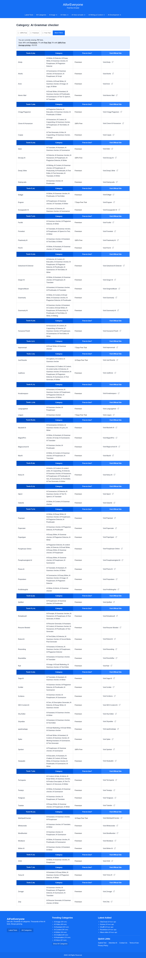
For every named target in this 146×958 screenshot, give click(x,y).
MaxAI (20, 455)
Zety (19, 902)
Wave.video (108, 932)
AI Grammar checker (53, 415)
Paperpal (21, 518)
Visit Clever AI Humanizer (112, 123)
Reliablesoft (22, 616)
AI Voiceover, (57, 784)
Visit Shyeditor (108, 721)
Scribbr (20, 687)
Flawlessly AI (22, 240)
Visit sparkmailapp (109, 729)
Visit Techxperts (108, 780)
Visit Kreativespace (110, 393)
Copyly (20, 135)
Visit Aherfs (107, 74)
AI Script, (56, 438)
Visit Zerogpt (107, 891)
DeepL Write (22, 170)
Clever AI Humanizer (25, 123)
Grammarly (22, 298)
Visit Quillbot (107, 602)
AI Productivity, (61, 310)
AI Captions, (50, 359)
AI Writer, (49, 58)
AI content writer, (52, 369)
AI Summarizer (64, 150)
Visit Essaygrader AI (110, 210)
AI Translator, (51, 147)
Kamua (107, 924)
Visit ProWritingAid (110, 589)
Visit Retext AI (108, 639)
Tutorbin (21, 805)
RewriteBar (22, 658)
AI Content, (61, 119)
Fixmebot (21, 231)
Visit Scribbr (107, 687)
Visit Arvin (106, 84)
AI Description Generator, (61, 702)
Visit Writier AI (108, 848)
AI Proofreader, (64, 94)
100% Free (23, 33)
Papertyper (22, 537)
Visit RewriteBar (109, 658)
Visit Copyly (107, 135)
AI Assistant (61, 927)
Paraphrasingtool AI (25, 560)
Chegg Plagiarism (24, 112)
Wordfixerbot (22, 833)
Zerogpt (21, 891)
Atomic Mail (22, 95)
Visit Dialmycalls (109, 182)
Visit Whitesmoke (109, 826)
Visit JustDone (108, 373)
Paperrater (22, 528)
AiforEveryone (73, 4)
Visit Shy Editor (108, 714)
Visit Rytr (106, 666)
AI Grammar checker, (58, 61)
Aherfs (20, 74)
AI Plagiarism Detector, (54, 109)
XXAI (20, 861)
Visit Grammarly (109, 298)
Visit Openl (107, 494)
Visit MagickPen (109, 438)
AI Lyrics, (62, 428)
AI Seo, (49, 702)
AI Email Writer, (58, 81)
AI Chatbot (61, 935)
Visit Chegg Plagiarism (111, 112)
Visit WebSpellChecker (111, 818)
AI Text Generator (52, 743)
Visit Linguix (107, 415)
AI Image (49, 137)
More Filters (59, 33)
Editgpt (20, 195)
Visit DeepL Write (109, 170)
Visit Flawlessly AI (109, 240)
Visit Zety (106, 902)
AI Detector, (57, 58)
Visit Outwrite (108, 503)
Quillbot (21, 602)
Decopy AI (21, 158)
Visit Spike (107, 739)
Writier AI (21, 848)
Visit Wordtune (108, 841)
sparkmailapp (23, 729)
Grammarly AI (23, 310)
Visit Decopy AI (108, 158)
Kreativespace (23, 393)
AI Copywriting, (56, 471)
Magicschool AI (23, 447)
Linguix (20, 415)
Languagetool (23, 409)
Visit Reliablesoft (109, 616)
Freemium (35, 33)
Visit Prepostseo (109, 579)
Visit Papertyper (109, 537)
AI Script (59, 76)
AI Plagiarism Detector (54, 652)
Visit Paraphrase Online (111, 549)
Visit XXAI (106, 861)
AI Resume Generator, (54, 623)
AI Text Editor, (63, 125)
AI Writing (54, 316)
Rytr (19, 666)
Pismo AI (21, 569)
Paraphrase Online (24, 549)
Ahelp (20, 62)
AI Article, (49, 81)
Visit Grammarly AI (109, 310)
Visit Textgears (108, 798)
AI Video (60, 924)
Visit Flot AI (107, 248)
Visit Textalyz (108, 790)
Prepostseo (22, 579)
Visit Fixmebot (108, 231)
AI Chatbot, (59, 366)
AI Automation (62, 937)
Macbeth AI (22, 428)
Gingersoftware (23, 289)
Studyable (21, 761)
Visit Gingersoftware (110, 289)
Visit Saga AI (107, 678)
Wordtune (21, 841)
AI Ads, (61, 132)
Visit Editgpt (107, 195)
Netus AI (21, 475)
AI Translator (50, 99)
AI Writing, (50, 165)
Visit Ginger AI (108, 280)
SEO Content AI (23, 705)
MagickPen (22, 438)
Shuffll (106, 927)
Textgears (21, 798)
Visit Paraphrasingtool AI (112, 560)
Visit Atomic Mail (109, 95)
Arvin (20, 84)
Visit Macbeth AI (109, 427)
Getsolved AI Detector (25, 266)
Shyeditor (21, 721)
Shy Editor (21, 714)
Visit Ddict (106, 149)
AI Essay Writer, (58, 514)
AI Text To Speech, (64, 97)
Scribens (21, 696)
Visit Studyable (108, 761)
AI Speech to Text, (64, 231)
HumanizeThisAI (24, 331)
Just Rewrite (22, 360)
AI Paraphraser (58, 553)
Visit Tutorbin (108, 805)
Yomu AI (21, 875)
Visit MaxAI (107, 455)
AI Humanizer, (58, 74)
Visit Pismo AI (108, 569)
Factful (20, 222)
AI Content (61, 929)
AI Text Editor (60, 196)
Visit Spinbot (107, 749)
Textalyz (21, 790)
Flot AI (20, 248)
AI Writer (54, 86)
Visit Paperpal (108, 518)
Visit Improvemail (109, 347)
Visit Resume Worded (111, 627)
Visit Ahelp (107, 62)
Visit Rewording (109, 649)
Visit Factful (107, 222)
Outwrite (21, 503)
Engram (21, 202)
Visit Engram (107, 202)
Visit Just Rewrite (109, 360)
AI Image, (62, 84)
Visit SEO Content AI (110, 705)
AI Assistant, (62, 91)
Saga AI (21, 678)
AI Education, (51, 756)
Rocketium (108, 929)
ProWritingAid (23, 589)
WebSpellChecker (24, 818)
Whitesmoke (22, 826)
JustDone (21, 373)
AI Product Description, (54, 781)
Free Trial (47, 33)
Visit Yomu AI (108, 875)
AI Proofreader (66, 300)
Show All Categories (60, 944)
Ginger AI (21, 280)
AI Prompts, (50, 613)
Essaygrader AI (23, 210)
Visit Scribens (108, 696)
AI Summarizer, (51, 71)
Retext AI (21, 639)
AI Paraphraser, (52, 125)
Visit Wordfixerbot (109, 833)
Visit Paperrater (108, 528)
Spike (20, 739)
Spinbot (21, 749)
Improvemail (22, 347)
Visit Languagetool (110, 409)
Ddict (20, 149)
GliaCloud (108, 922)
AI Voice (60, 940)
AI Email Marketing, (60, 664)
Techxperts (22, 780)
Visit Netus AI (108, 475)
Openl (20, 494)
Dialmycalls (22, 182)
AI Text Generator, (52, 132)
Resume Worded (24, 627)
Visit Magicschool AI (110, 447)
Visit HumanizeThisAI (111, 331)
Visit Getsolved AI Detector (112, 266)
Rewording (22, 649)
